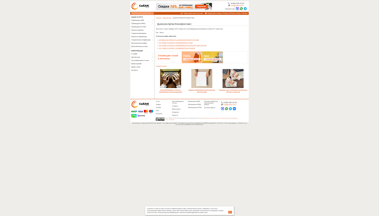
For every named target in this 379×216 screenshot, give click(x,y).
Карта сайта (171, 119)
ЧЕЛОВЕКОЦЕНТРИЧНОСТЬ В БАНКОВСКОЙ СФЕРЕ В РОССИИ (179, 40)
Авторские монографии (139, 43)
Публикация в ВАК (194, 101)
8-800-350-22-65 (237, 3)
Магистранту (176, 109)
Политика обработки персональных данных (211, 103)
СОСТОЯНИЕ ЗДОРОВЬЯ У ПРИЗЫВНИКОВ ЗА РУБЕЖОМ (177, 48)
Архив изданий (136, 64)
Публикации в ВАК (137, 20)
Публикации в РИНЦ (138, 23)
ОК (230, 212)
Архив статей (135, 67)
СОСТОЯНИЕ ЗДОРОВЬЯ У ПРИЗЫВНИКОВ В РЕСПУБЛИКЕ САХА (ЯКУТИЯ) (182, 45)
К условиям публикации (192, 59)
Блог (157, 110)
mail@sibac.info (237, 5)
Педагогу (175, 115)
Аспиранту (175, 112)
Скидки (158, 104)
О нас (157, 101)
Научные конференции (139, 36)
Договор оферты (209, 107)
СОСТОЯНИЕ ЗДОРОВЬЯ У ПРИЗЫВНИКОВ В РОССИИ (176, 43)
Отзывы (158, 107)
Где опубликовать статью (140, 60)
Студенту (175, 106)
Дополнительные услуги (139, 46)
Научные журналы (137, 30)
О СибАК (134, 54)
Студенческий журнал (138, 33)
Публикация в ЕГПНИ (138, 27)
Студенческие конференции (141, 40)
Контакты (134, 70)
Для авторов (135, 57)
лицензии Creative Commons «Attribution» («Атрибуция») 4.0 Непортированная (219, 118)
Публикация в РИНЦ (194, 104)
